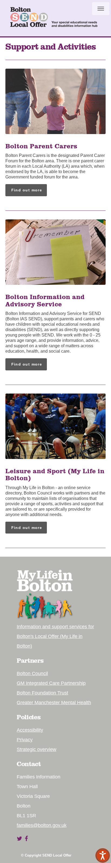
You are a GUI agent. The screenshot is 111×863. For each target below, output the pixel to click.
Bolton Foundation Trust (42, 693)
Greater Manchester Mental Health (54, 702)
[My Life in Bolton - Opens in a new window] (45, 618)
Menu (100, 8)
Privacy (25, 739)
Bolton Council (32, 673)
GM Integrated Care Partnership (51, 683)
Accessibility (30, 730)
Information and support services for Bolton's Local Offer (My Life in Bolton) (55, 636)
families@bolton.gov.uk (42, 825)
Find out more (26, 190)
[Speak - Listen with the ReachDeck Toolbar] (102, 855)
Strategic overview (36, 749)
